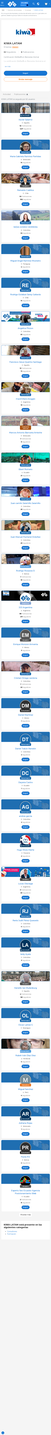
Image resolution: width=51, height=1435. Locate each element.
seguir (25, 73)
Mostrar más (25, 1215)
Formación (11, 1234)
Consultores (12, 1231)
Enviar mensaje (25, 79)
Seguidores (10, 52)
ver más (7, 66)
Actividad (7, 94)
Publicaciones (27, 52)
